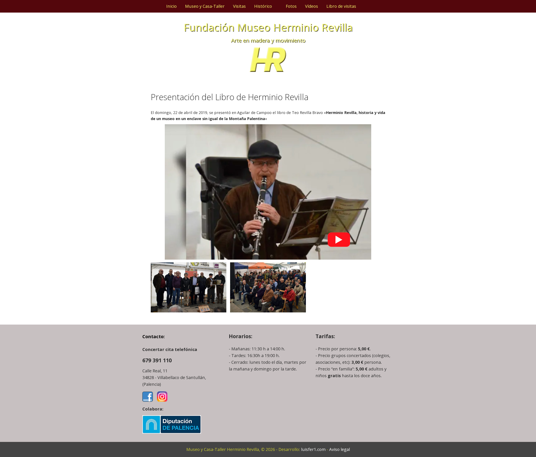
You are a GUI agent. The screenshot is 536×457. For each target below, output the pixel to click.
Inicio (171, 6)
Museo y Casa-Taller (205, 6)
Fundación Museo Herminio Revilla (268, 27)
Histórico (263, 6)
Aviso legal (339, 449)
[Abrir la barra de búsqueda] (367, 6)
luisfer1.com (313, 449)
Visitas (239, 6)
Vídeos (311, 6)
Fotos (291, 6)
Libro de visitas (341, 6)
